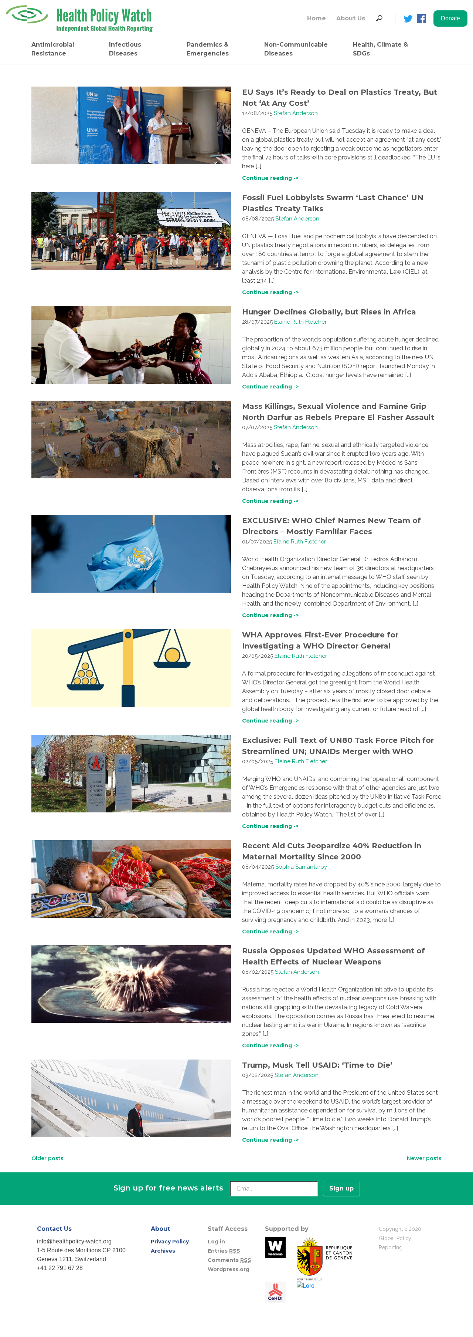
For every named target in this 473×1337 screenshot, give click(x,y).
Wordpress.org (228, 1269)
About (160, 1228)
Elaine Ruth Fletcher (300, 322)
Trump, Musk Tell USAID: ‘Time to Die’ (317, 1065)
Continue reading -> (270, 178)
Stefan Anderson (296, 113)
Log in (216, 1241)
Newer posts (424, 1158)
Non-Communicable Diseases (296, 49)
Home (316, 18)
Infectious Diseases (125, 49)
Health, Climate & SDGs (380, 49)
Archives (163, 1250)
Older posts (47, 1158)
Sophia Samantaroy (301, 866)
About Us (350, 18)
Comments (229, 1260)
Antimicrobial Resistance (52, 49)
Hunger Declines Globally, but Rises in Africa (329, 311)
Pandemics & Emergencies (208, 49)
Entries (224, 1250)
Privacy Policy (170, 1241)
